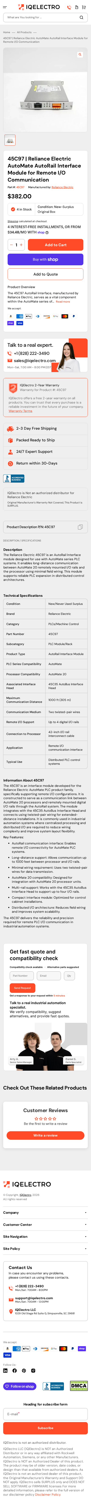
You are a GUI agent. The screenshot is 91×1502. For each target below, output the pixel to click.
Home (6, 32)
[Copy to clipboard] (80, 527)
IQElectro (25, 1195)
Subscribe (45, 1428)
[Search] (82, 17)
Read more (63, 301)
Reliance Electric (62, 187)
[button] (5, 7)
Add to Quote (45, 274)
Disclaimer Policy (47, 1494)
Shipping (13, 221)
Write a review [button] (45, 1135)
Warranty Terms (20, 411)
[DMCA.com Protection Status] (79, 1390)
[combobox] (45, 17)
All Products (24, 32)
